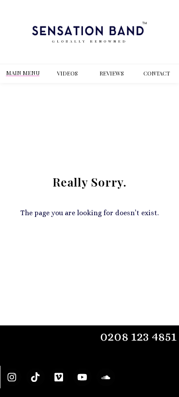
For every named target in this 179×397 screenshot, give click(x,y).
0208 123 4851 (138, 336)
